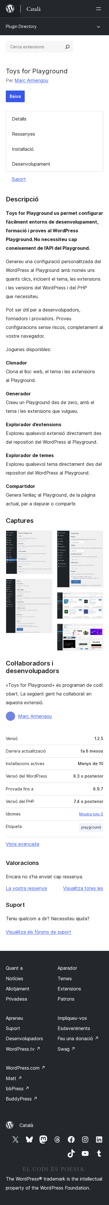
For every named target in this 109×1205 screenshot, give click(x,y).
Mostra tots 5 (91, 814)
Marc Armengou (31, 80)
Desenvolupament (31, 164)
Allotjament (17, 989)
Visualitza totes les (83, 888)
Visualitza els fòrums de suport (38, 932)
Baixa (15, 96)
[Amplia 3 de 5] (95, 538)
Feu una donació (78, 1038)
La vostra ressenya (26, 888)
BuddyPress (21, 1099)
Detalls (19, 119)
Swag (66, 1049)
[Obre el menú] (99, 8)
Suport (19, 179)
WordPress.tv (23, 1049)
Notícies (14, 978)
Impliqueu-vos (72, 1018)
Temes (65, 978)
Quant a (14, 968)
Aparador (67, 968)
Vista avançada (22, 844)
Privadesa (16, 999)
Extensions (69, 989)
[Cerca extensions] (67, 47)
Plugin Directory (21, 26)
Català (26, 1125)
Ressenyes (23, 134)
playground (91, 827)
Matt (14, 1078)
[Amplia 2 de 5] (44, 587)
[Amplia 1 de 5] (44, 538)
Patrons (66, 999)
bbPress (17, 1088)
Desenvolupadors (24, 1038)
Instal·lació (23, 149)
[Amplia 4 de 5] (95, 600)
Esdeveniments (74, 1028)
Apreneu (14, 1018)
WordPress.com (25, 1068)
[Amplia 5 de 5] (95, 631)
